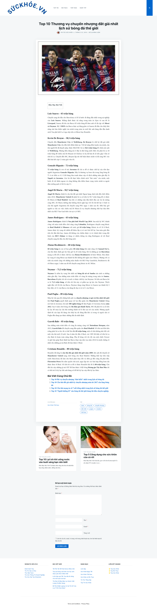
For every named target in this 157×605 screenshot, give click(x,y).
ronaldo (98, 409)
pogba (91, 409)
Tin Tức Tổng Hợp (86, 580)
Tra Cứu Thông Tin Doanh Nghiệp (35, 575)
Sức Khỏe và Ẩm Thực (87, 577)
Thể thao (74, 8)
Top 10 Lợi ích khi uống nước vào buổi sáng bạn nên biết (54, 460)
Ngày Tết (83, 8)
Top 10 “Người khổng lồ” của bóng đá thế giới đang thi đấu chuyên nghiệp (80, 391)
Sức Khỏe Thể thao (53, 405)
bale (82, 405)
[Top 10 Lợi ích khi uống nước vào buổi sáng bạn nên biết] (56, 439)
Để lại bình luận (94, 32)
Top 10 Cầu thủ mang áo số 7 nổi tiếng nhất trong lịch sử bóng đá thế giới (79, 388)
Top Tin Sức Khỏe (45, 457)
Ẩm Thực (64, 8)
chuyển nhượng (99, 405)
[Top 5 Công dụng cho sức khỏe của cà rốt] (101, 437)
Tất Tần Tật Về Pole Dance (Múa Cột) (64, 569)
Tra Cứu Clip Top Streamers (33, 577)
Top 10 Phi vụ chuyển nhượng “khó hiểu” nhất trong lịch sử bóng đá (77, 379)
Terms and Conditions (74, 603)
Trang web (87, 533)
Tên (85, 520)
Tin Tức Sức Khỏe (67, 32)
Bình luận (58, 493)
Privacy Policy (85, 603)
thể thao (83, 412)
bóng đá (89, 405)
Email (86, 526)
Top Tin (56, 8)
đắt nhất (83, 409)
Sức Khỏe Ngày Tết (86, 571)
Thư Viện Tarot (29, 573)
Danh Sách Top (29, 569)
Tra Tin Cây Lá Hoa (30, 571)
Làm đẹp (83, 569)
